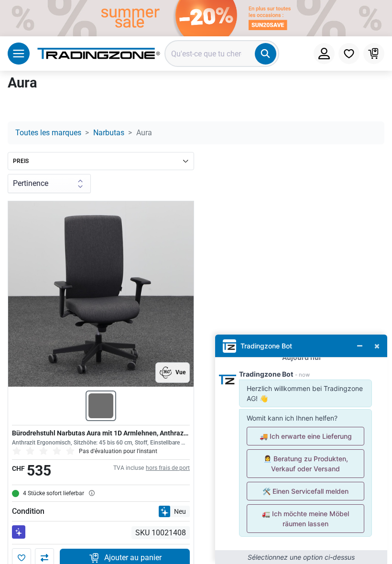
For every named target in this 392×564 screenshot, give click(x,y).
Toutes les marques (48, 132)
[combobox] (221, 53)
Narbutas (108, 132)
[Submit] (265, 54)
